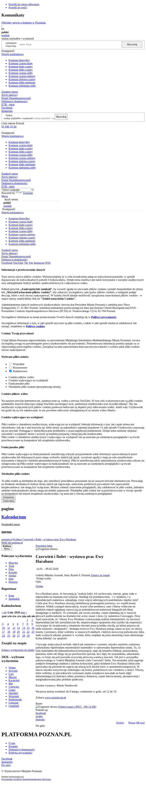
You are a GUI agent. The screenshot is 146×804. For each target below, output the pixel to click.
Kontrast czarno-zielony (22, 76)
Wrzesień (14, 696)
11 (8, 627)
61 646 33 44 (8, 126)
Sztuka (12, 575)
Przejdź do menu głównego (24, 4)
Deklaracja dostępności (22, 749)
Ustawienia (8, 497)
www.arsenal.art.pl (55, 697)
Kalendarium (13, 516)
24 (3, 635)
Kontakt (13, 746)
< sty (4, 612)
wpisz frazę (14, 44)
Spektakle (14, 598)
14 (23, 627)
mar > (24, 612)
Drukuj (120, 722)
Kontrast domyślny (19, 60)
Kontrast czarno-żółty (21, 72)
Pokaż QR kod (136, 722)
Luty (11, 673)
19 (13, 631)
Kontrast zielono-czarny (22, 79)
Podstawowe (20, 371)
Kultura (17, 539)
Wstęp (12, 667)
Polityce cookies (35, 326)
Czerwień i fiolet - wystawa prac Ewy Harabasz (49, 539)
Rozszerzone (20, 367)
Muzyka (13, 562)
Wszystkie (18, 364)
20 (18, 631)
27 (18, 635)
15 (28, 627)
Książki (13, 572)
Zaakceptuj (8, 501)
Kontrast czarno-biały (21, 63)
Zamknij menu (9, 91)
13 (18, 627)
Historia (13, 581)
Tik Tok (28, 262)
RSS (48, 262)
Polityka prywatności (20, 752)
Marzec (13, 677)
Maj (11, 683)
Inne (11, 578)
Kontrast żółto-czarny (21, 69)
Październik (15, 699)
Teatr (11, 565)
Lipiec (12, 689)
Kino (11, 595)
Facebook (6, 107)
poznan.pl (6, 539)
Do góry (40, 725)
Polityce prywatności (103, 317)
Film (11, 569)
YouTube (18, 262)
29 (28, 635)
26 (13, 635)
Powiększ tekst (44, 545)
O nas (12, 743)
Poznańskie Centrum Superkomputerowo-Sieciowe (26, 779)
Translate (28, 192)
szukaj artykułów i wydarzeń (18, 118)
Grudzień (14, 705)
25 (8, 635)
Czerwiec (14, 686)
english (5, 35)
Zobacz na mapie (100, 575)
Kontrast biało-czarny (21, 66)
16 (33, 627)
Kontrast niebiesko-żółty (22, 85)
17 (3, 631)
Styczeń (13, 670)
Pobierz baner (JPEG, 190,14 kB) (77, 706)
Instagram (6, 110)
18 (8, 631)
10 (3, 627)
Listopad (13, 702)
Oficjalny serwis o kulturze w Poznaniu (23, 22)
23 (33, 631)
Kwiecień (14, 680)
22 (28, 631)
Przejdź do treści (18, 7)
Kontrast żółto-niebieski (22, 82)
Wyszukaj (132, 44)
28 (23, 635)
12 (13, 627)
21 (23, 631)
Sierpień (13, 693)
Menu (4, 196)
